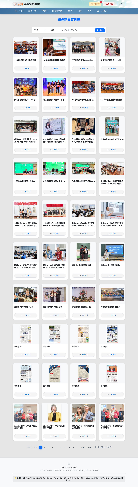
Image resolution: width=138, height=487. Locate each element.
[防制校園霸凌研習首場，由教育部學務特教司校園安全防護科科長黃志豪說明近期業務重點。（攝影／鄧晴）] (25, 294)
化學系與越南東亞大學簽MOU (112, 139)
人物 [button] (90, 11)
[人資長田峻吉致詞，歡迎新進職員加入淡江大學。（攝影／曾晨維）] (25, 47)
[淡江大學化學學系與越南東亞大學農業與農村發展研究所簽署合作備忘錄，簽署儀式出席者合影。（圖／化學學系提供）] (83, 168)
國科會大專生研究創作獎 (81, 265)
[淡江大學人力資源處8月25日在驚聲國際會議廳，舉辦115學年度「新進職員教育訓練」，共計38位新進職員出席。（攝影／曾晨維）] (112, 87)
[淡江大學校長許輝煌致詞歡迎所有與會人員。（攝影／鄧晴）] (83, 294)
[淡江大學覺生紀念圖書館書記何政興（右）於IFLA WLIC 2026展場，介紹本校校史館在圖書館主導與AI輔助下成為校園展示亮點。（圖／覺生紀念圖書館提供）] (112, 47)
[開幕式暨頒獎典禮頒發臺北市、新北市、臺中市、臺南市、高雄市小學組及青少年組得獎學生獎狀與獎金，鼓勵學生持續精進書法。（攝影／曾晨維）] (25, 210)
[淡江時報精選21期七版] (54, 333)
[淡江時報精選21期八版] (25, 333)
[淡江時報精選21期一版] (112, 373)
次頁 (82, 447)
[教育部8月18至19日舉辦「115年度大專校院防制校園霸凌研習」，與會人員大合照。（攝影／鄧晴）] (112, 294)
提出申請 (97, 3)
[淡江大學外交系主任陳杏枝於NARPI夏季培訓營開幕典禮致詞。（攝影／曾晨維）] (83, 210)
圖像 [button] (80, 11)
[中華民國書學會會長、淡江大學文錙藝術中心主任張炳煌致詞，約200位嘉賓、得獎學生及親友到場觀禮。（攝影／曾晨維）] (112, 168)
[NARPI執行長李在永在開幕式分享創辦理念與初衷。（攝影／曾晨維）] (112, 210)
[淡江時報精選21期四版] (25, 373)
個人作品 (103, 11)
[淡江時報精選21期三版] (54, 373)
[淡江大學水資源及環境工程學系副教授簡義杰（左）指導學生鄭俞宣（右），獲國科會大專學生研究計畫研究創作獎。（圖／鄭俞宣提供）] (83, 252)
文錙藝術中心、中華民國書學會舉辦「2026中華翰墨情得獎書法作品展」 (112, 183)
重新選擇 (109, 4)
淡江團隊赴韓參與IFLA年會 (82, 60)
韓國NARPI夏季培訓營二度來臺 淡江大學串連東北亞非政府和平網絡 (25, 141)
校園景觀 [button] (32, 11)
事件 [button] (44, 11)
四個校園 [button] (19, 11)
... (77, 447)
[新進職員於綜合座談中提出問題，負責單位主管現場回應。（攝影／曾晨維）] (83, 87)
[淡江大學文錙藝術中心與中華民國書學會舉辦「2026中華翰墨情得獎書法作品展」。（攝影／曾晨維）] (54, 210)
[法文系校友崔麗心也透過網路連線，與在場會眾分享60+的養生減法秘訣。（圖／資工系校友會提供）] (54, 413)
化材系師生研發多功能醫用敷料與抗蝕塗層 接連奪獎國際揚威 (54, 141)
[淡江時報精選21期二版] (83, 373)
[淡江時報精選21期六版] (83, 333)
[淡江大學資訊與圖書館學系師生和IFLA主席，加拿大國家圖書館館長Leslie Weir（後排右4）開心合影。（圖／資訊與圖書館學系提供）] (25, 87)
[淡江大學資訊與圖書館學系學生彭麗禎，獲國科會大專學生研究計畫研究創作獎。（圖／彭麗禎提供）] (112, 252)
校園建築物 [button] (57, 11)
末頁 (89, 447)
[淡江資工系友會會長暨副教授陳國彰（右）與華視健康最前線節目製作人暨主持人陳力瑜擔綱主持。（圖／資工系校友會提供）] (83, 413)
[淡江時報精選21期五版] (112, 333)
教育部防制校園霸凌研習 (23, 307)
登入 (122, 4)
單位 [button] (70, 11)
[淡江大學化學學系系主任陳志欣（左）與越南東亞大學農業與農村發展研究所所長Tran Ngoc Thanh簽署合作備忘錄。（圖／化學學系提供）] (25, 168)
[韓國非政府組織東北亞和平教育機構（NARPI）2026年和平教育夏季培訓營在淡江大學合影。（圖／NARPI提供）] (25, 126)
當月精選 (17, 347)
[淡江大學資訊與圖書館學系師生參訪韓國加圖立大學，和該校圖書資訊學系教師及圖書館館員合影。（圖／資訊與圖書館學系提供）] (83, 47)
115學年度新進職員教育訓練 (25, 60)
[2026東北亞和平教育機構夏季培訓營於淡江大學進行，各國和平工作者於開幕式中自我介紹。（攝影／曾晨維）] (25, 252)
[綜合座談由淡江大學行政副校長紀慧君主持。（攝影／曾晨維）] (54, 47)
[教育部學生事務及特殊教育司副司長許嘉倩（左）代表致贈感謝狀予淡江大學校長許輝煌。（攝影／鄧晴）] (54, 294)
